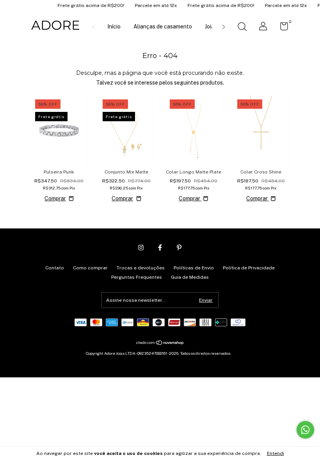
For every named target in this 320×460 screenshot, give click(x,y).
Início (114, 26)
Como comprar (90, 268)
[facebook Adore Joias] (160, 247)
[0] (281, 28)
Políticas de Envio (194, 268)
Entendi (275, 453)
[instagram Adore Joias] (141, 247)
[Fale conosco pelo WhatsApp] (305, 430)
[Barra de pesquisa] (241, 27)
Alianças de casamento (162, 26)
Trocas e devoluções (141, 268)
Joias (211, 26)
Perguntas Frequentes (136, 277)
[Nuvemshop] (160, 343)
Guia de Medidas (190, 277)
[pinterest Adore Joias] (179, 247)
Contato (54, 268)
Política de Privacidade (249, 268)
